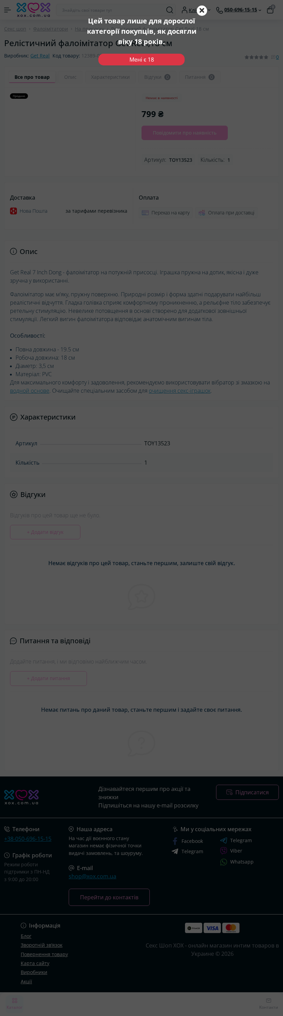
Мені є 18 (141, 59)
